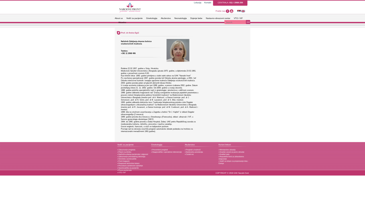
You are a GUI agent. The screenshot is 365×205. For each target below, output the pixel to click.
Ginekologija (151, 18)
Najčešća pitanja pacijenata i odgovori (133, 154)
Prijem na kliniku (124, 152)
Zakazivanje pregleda (126, 150)
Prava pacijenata (125, 170)
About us (119, 18)
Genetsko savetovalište (127, 159)
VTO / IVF (238, 18)
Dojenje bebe (196, 18)
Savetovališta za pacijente (128, 168)
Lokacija (197, 2)
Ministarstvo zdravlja (227, 150)
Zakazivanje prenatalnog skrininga (131, 157)
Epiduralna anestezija (194, 152)
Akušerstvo (166, 18)
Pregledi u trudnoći (193, 150)
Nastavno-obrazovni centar (218, 18)
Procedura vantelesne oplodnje (130, 166)
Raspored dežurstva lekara (128, 163)
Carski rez (189, 154)
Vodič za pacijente (134, 18)
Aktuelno (122, 22)
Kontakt (207, 2)
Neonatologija (180, 18)
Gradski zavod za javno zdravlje (231, 152)
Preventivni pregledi (160, 150)
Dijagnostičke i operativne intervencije (167, 152)
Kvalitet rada (224, 154)
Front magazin (124, 161)
